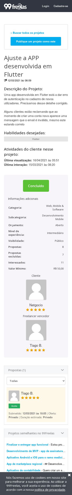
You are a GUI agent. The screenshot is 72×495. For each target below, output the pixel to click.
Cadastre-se (61, 6)
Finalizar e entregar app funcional (27, 444)
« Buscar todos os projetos (27, 33)
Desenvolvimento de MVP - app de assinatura (35, 451)
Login (45, 6)
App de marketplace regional (24, 464)
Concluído (36, 185)
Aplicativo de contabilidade (23, 470)
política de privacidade (50, 490)
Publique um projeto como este (35, 41)
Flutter (36, 138)
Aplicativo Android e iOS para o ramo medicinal (36, 457)
